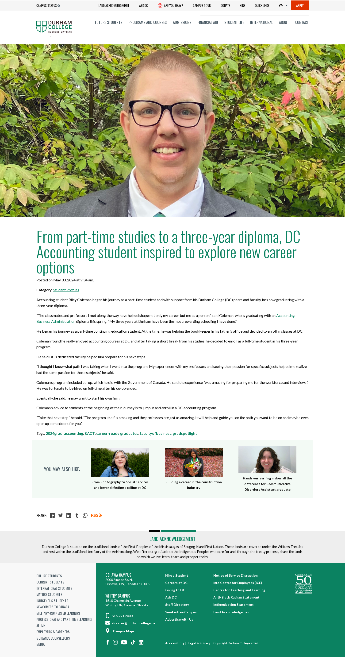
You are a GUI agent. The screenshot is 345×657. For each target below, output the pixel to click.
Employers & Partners (53, 631)
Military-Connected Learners (58, 613)
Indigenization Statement (233, 604)
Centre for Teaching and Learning (239, 590)
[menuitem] (114, 5)
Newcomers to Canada (52, 606)
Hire (242, 5)
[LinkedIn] (69, 515)
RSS (95, 515)
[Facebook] (53, 515)
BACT (89, 433)
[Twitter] (61, 515)
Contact (302, 22)
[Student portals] (282, 5)
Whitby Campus (117, 596)
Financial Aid (208, 22)
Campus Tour (202, 5)
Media (40, 644)
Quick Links (262, 5)
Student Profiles (66, 290)
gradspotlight (185, 433)
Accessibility (174, 643)
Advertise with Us (179, 619)
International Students (54, 588)
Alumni (41, 625)
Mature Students (49, 594)
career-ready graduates (117, 433)
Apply (300, 5)
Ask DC (143, 5)
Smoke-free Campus (181, 612)
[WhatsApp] (86, 515)
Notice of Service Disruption (235, 575)
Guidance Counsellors (53, 638)
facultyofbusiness (155, 433)
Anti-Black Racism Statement (236, 597)
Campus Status (46, 5)
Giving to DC (175, 590)
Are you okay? (173, 5)
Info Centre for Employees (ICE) (237, 583)
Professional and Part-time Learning (64, 619)
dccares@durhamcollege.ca (133, 623)
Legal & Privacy (199, 643)
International (261, 22)
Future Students (108, 22)
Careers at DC (176, 583)
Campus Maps (123, 631)
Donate (225, 5)
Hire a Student (176, 575)
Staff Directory (177, 604)
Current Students (50, 581)
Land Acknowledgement (114, 5)
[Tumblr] (77, 515)
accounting (73, 433)
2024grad (54, 433)
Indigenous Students (52, 600)
